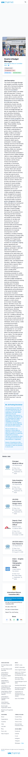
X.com (16, 736)
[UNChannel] (7, 2)
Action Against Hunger (20, 669)
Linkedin (17, 733)
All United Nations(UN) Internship (6, 669)
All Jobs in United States (11, 609)
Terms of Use (18, 721)
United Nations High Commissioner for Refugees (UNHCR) (6, 687)
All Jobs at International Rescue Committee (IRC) (13, 603)
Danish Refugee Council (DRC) (21, 682)
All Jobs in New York (10, 606)
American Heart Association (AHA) (19, 678)
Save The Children (19, 698)
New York (8, 72)
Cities (2, 724)
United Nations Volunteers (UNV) (5, 702)
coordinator (14, 89)
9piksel (2, 750)
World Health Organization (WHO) (6, 706)
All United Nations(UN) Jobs (6, 665)
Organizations (4, 719)
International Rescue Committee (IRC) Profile (13, 599)
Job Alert (3, 726)
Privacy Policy (18, 719)
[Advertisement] (14, 20)
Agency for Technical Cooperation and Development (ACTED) (20, 674)
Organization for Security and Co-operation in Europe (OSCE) (20, 694)
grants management (9, 201)
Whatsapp (17, 743)
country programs (15, 118)
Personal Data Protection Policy (19, 724)
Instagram (17, 738)
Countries (3, 721)
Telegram (17, 740)
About (2, 716)
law (13, 352)
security (16, 393)
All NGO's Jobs (18, 665)
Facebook (17, 731)
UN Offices (3, 678)
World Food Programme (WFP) (7, 710)
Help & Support (5, 733)
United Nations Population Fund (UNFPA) (5, 698)
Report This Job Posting (11, 612)
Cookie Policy (18, 716)
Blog (2, 728)
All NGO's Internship (20, 667)
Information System (15, 240)
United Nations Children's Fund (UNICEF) (5, 682)
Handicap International (20, 685)
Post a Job (3, 731)
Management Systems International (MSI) (20, 688)
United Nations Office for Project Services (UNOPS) (6, 693)
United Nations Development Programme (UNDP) (6, 674)
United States (18, 72)
